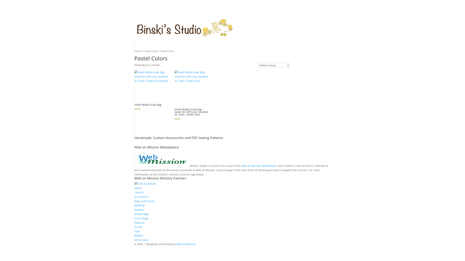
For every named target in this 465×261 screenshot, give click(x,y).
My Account (141, 240)
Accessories (141, 196)
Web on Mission (186, 244)
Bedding (139, 205)
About (138, 188)
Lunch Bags (141, 218)
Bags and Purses (144, 201)
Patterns (139, 222)
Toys (137, 231)
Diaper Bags (141, 214)
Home (137, 51)
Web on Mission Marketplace (259, 165)
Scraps (138, 227)
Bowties (139, 209)
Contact (139, 192)
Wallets (138, 235)
